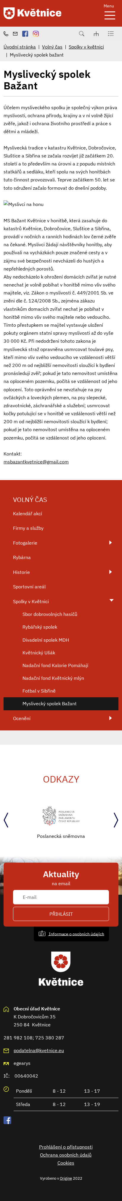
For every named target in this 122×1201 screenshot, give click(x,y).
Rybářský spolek (40, 627)
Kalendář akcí (27, 513)
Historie (21, 572)
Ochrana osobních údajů (66, 1155)
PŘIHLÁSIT (61, 914)
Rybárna (22, 557)
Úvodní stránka (20, 47)
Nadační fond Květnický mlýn (53, 678)
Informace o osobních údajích (76, 933)
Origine (66, 1178)
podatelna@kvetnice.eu (39, 1050)
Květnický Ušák (39, 653)
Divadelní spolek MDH (46, 640)
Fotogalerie (25, 543)
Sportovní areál (29, 587)
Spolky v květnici (86, 47)
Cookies (65, 1163)
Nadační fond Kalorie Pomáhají (55, 665)
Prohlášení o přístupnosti (66, 1147)
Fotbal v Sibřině (39, 691)
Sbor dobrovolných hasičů (50, 614)
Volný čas (52, 47)
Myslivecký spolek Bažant (50, 703)
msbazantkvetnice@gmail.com (36, 462)
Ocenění (21, 718)
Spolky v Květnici (31, 601)
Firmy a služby (28, 528)
